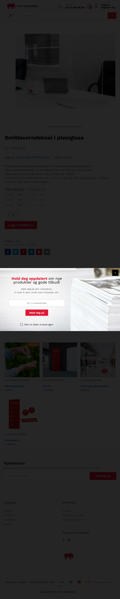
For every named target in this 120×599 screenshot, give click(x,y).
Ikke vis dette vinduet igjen (38, 324)
